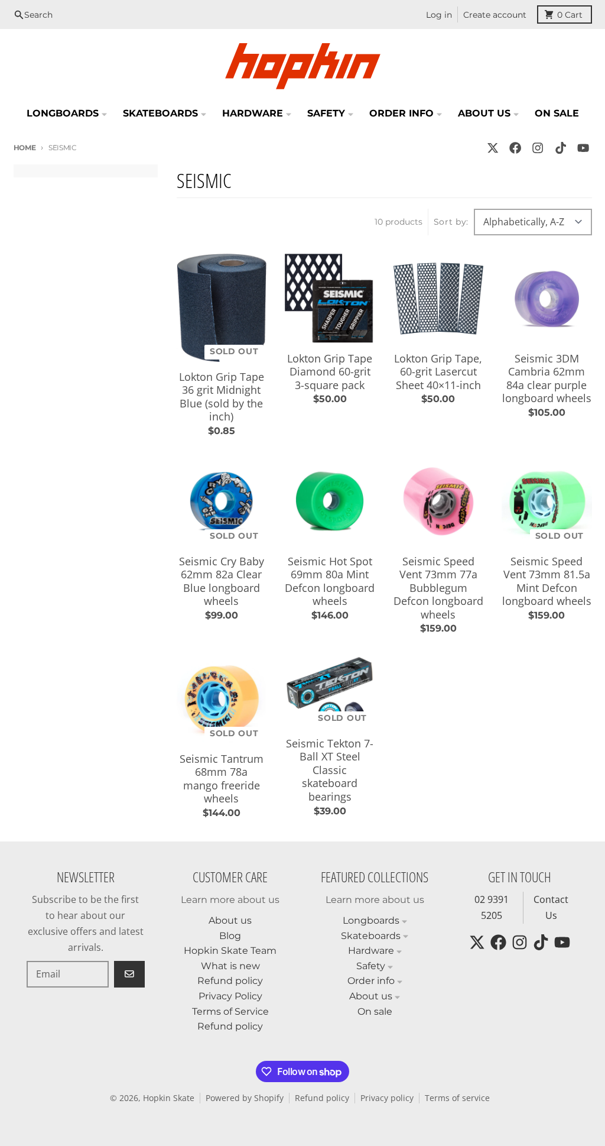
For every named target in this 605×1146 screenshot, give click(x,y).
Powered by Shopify (245, 1098)
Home (25, 147)
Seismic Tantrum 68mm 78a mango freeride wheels (222, 778)
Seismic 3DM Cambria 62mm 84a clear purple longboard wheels (546, 378)
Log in (439, 15)
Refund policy (322, 1098)
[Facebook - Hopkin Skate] (515, 147)
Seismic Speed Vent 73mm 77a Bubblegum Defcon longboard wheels (438, 588)
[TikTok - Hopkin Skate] (560, 147)
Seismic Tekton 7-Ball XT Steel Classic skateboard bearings (329, 770)
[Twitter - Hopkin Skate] (492, 147)
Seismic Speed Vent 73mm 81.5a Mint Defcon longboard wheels (546, 581)
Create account (494, 15)
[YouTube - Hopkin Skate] (582, 147)
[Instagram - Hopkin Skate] (538, 147)
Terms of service (457, 1098)
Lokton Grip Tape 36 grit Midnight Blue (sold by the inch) (221, 396)
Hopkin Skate (168, 1098)
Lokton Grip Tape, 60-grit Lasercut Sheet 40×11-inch (438, 372)
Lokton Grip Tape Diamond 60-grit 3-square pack (329, 372)
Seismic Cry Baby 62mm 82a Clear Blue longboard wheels (221, 581)
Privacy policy (387, 1098)
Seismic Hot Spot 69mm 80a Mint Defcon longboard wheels (330, 581)
